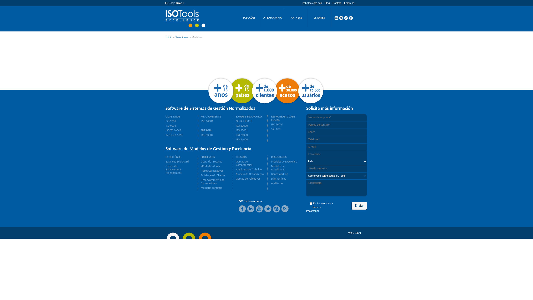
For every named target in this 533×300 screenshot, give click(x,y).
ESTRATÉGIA (173, 157)
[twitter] (341, 19)
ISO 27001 (242, 130)
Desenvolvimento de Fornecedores (212, 182)
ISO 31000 (242, 139)
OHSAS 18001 (244, 121)
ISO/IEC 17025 (174, 135)
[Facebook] (351, 19)
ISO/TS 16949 (173, 130)
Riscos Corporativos (212, 170)
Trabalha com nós (311, 3)
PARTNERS (296, 17)
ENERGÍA (206, 130)
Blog (327, 3)
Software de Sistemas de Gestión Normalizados (210, 108)
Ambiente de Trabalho (249, 169)
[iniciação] (185, 19)
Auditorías (277, 183)
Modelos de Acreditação (278, 168)
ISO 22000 (242, 126)
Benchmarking (279, 174)
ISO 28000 (242, 135)
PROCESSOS (208, 157)
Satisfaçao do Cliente (213, 175)
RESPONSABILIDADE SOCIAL (283, 118)
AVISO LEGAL (354, 233)
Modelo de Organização (250, 174)
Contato (337, 3)
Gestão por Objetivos (248, 178)
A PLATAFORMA (272, 17)
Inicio (169, 37)
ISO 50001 (207, 135)
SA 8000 (275, 129)
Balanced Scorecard (177, 161)
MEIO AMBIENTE (211, 116)
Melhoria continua (211, 188)
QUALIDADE (173, 116)
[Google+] (346, 19)
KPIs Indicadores (210, 166)
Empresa (349, 3)
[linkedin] (336, 19)
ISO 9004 (171, 126)
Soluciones (182, 37)
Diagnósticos (278, 178)
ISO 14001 (207, 121)
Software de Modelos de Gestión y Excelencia (208, 149)
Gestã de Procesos (211, 161)
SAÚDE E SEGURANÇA (249, 116)
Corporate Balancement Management (174, 170)
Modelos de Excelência (284, 161)
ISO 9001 (171, 121)
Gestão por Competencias (244, 163)
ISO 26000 (277, 124)
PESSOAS (241, 157)
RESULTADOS (279, 157)
